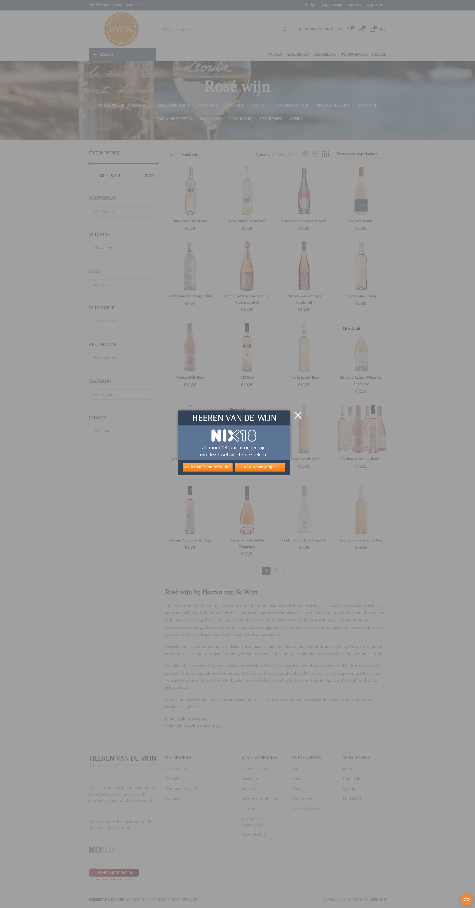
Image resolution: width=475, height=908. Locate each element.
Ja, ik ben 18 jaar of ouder (207, 466)
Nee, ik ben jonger (260, 466)
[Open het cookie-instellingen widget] (467, 900)
